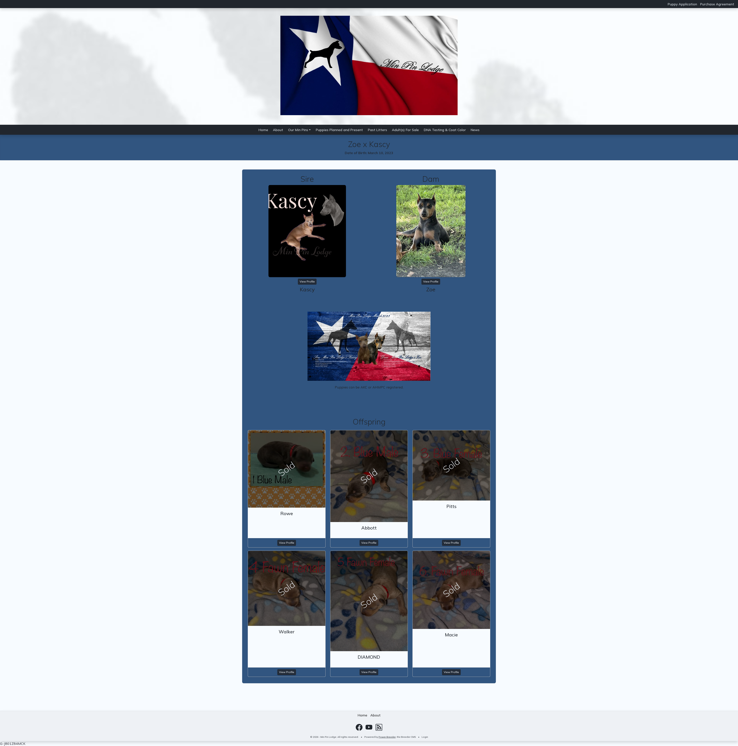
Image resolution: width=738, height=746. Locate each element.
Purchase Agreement (717, 4)
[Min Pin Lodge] (369, 65)
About (278, 130)
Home (263, 130)
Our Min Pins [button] (298, 130)
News (475, 130)
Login (425, 736)
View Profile (307, 281)
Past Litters (377, 130)
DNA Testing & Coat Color (445, 130)
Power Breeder (387, 736)
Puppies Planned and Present (339, 130)
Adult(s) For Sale (405, 130)
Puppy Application (682, 4)
